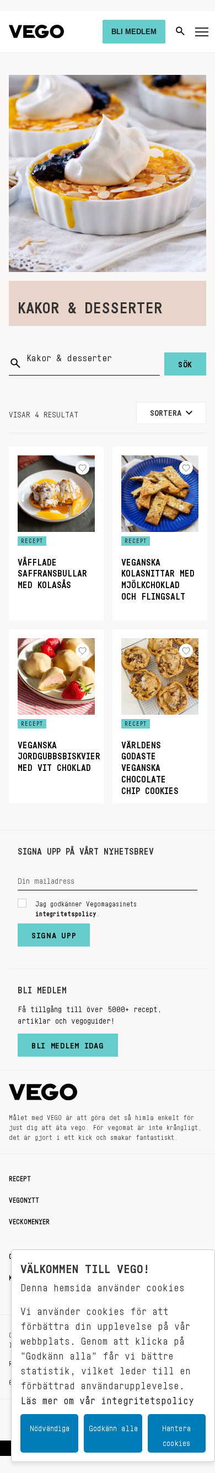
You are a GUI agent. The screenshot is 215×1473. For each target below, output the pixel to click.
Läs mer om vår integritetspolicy (107, 1397)
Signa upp (53, 933)
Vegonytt (24, 1198)
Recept (20, 1176)
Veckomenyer (29, 1219)
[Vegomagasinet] (36, 32)
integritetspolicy (65, 911)
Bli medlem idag (67, 1043)
